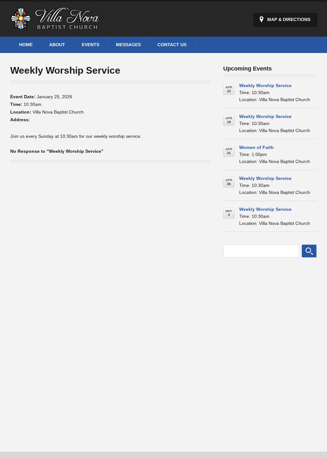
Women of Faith (256, 147)
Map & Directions (288, 19)
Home (26, 44)
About (57, 44)
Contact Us (171, 44)
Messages (128, 44)
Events (90, 44)
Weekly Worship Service (265, 85)
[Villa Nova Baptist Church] (55, 26)
